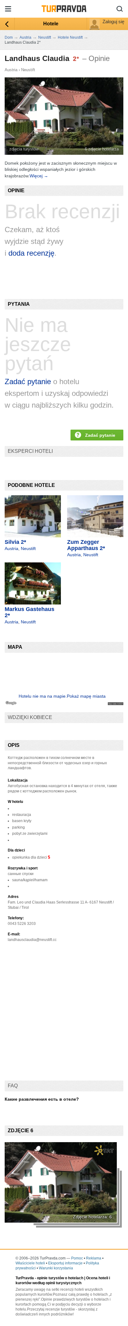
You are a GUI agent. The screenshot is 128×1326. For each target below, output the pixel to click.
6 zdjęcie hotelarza (102, 149)
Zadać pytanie (28, 381)
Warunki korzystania (56, 1268)
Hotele (50, 23)
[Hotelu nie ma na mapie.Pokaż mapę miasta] (64, 703)
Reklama (93, 1258)
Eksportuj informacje (65, 1263)
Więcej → (39, 175)
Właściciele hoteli (30, 1263)
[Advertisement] (64, 1017)
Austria (11, 69)
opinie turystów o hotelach (60, 1278)
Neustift (28, 69)
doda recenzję (31, 253)
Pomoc (77, 1258)
